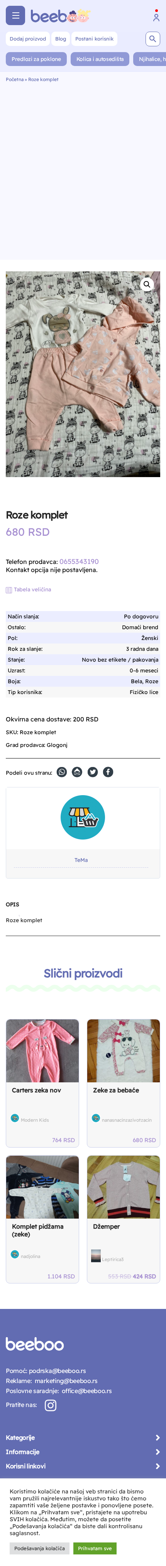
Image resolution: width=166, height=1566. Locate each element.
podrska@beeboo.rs (56, 1371)
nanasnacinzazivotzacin (127, 1120)
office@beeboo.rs (85, 1391)
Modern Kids (35, 1120)
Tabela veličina (32, 589)
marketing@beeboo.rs (64, 1381)
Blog (60, 39)
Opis (12, 904)
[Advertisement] (83, 169)
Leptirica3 (113, 1259)
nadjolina (30, 1256)
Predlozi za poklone (36, 59)
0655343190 (79, 561)
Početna (15, 79)
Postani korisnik (94, 39)
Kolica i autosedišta (100, 59)
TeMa (81, 860)
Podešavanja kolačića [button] (39, 1548)
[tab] (12, 907)
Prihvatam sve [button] (95, 1548)
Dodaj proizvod (28, 39)
